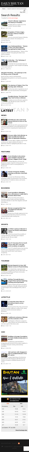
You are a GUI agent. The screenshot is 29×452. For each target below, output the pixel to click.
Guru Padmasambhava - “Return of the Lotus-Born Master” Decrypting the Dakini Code (18, 47)
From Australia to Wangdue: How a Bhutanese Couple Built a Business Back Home (18, 194)
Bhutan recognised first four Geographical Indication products (17, 209)
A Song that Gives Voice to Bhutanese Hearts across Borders (16, 303)
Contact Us (14, 443)
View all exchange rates (21, 430)
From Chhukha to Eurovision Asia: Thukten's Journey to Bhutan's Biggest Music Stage (17, 157)
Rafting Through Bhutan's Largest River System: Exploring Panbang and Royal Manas (17, 281)
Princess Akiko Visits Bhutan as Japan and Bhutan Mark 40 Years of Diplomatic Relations (17, 137)
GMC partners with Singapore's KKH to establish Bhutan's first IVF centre (17, 353)
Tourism (5, 261)
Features (5, 152)
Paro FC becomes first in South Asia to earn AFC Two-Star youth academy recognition (17, 244)
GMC (3, 332)
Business (5, 188)
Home (4, 8)
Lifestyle (5, 297)
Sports (4, 224)
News (3, 115)
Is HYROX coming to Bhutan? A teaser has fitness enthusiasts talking (17, 230)
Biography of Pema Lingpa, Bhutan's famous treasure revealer (16, 33)
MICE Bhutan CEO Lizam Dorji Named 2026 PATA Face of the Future (17, 121)
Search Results (10, 15)
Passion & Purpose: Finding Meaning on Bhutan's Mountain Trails (17, 173)
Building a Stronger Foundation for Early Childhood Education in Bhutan (18, 338)
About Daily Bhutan (6, 443)
